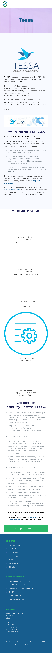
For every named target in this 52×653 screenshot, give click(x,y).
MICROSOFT (14, 563)
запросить (15, 520)
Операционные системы (19, 581)
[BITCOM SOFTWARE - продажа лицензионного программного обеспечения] (5, 4)
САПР (11, 592)
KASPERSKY (14, 556)
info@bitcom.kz (12, 622)
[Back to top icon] (46, 647)
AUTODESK (13, 552)
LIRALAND (13, 549)
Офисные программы (18, 585)
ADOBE (12, 560)
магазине (34, 517)
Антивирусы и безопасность (21, 588)
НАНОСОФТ (14, 545)
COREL (12, 567)
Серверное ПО (15, 596)
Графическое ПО (16, 599)
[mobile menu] (48, 4)
